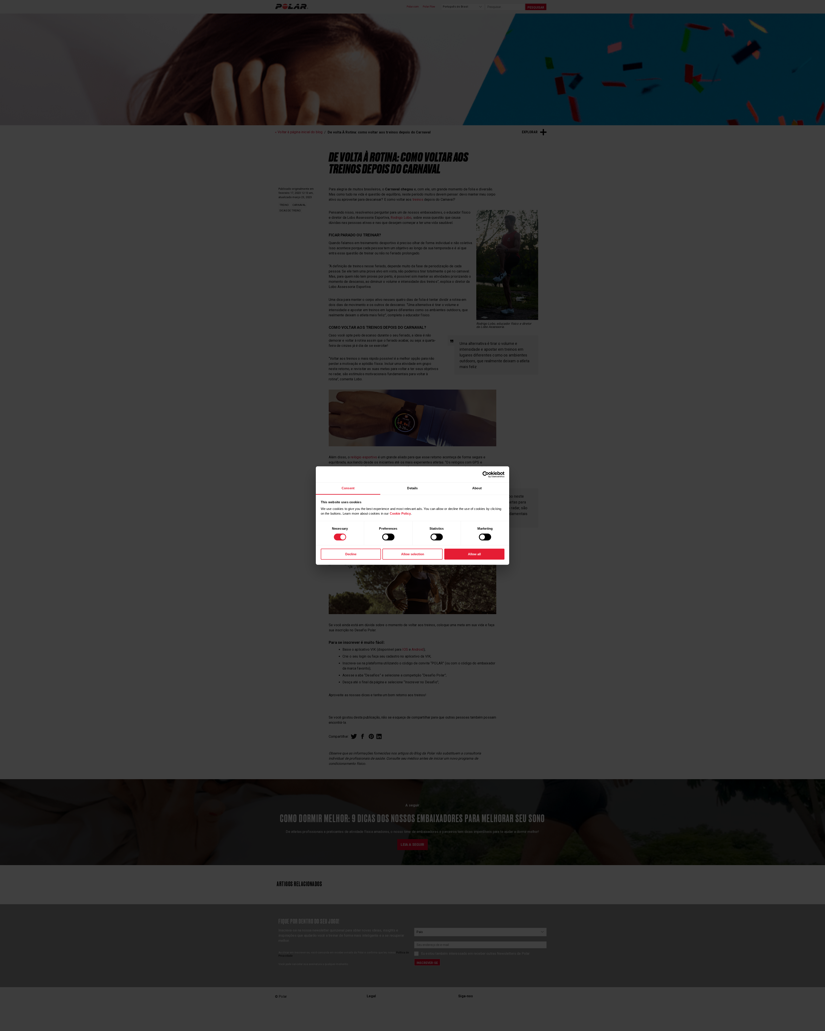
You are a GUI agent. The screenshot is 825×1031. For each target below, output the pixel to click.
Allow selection (412, 554)
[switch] (388, 537)
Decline (350, 554)
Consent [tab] (348, 488)
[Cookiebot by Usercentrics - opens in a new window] (485, 474)
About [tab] (477, 488)
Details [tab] (412, 488)
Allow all (474, 554)
